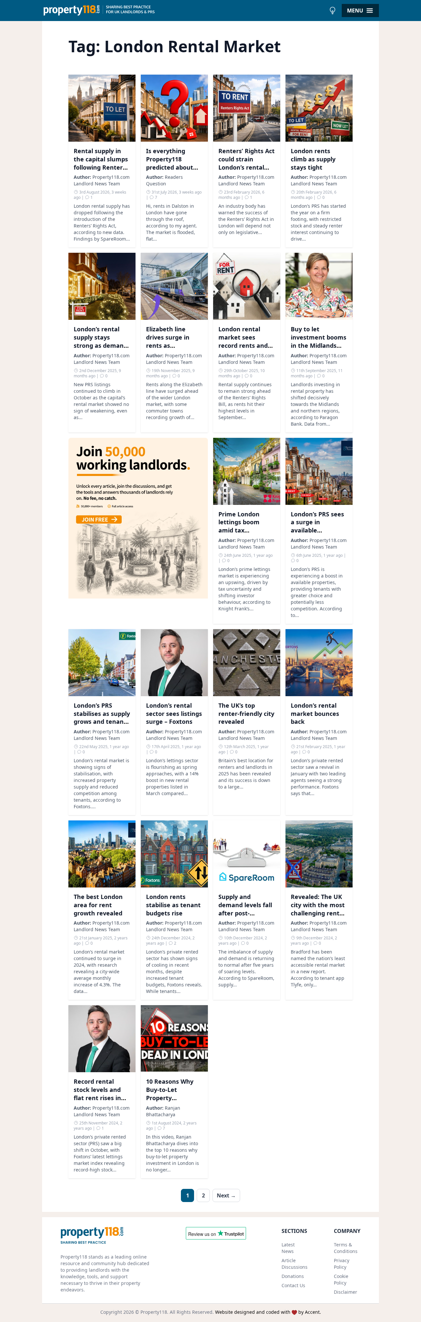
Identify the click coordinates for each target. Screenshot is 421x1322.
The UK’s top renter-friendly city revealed (246, 713)
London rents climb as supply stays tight (313, 159)
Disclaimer (345, 1292)
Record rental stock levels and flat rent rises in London (97, 1093)
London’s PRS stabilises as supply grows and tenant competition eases (102, 717)
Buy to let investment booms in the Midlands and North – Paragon (318, 345)
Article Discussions (295, 1263)
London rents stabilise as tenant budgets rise (173, 905)
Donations (293, 1276)
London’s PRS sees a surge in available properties (317, 526)
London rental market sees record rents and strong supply (243, 341)
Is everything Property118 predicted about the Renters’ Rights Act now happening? (169, 171)
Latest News (288, 1247)
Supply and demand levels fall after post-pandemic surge (245, 909)
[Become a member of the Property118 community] (138, 531)
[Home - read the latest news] (184, 10)
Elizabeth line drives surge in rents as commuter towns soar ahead (171, 345)
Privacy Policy (341, 1263)
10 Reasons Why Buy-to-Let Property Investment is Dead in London (169, 1097)
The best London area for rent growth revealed (98, 905)
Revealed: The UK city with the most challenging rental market (318, 909)
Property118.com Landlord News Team (102, 180)
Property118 (153, 1312)
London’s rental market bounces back (315, 713)
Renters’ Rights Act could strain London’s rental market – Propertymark (246, 167)
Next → (226, 1195)
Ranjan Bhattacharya (163, 1111)
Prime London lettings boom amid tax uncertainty (239, 526)
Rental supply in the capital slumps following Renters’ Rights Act (101, 163)
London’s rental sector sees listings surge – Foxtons (174, 713)
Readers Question (164, 180)
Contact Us (293, 1285)
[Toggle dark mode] (332, 10)
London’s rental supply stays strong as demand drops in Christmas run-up (101, 345)
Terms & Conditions (346, 1247)
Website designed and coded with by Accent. (268, 1312)
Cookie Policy (341, 1279)
